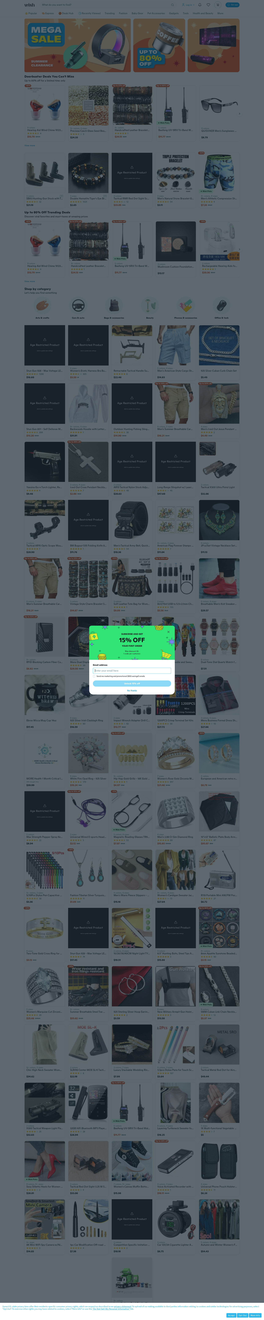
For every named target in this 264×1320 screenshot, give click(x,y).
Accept (231, 1315)
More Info (255, 1315)
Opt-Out (243, 1315)
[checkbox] (94, 676)
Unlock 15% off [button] (132, 683)
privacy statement (122, 1306)
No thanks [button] (132, 690)
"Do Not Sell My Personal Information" (111, 1309)
